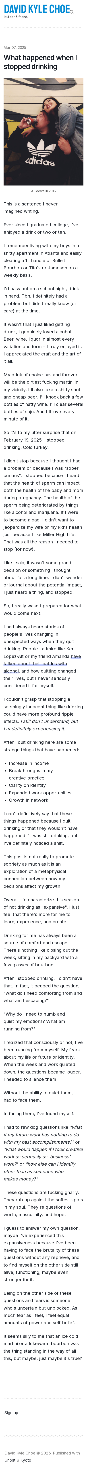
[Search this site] (71, 12)
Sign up (11, 1412)
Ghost (9, 1460)
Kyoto (25, 1460)
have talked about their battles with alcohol (42, 664)
